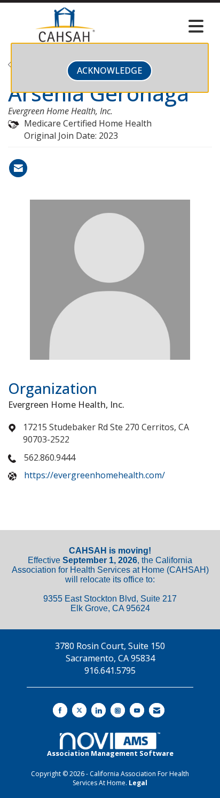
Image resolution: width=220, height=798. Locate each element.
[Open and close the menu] (165, 26)
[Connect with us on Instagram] (118, 710)
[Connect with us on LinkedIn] (98, 710)
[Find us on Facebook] (60, 710)
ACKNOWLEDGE (109, 70)
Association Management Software (110, 753)
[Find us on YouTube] (137, 710)
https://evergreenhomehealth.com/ (94, 475)
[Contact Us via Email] (156, 710)
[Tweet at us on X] (79, 710)
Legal (138, 782)
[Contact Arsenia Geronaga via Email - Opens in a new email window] (18, 168)
